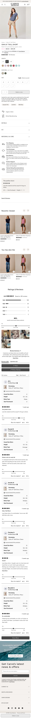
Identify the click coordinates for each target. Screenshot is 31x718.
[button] (8, 55)
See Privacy (12, 681)
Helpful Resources (7, 692)
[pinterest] (15, 708)
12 (3, 86)
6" (7, 61)
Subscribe (15, 675)
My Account (5, 703)
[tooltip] (20, 350)
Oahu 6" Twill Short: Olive (16, 436)
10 (27, 82)
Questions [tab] (13, 362)
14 (8, 86)
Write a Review (18, 370)
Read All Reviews (6, 198)
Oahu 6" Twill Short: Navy (16, 388)
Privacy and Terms (21, 712)
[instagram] (12, 708)
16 (13, 86)
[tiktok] (22, 708)
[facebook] (8, 708)
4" (3, 61)
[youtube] (19, 708)
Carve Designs (6, 697)
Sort (17, 375)
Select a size (19, 92)
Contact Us (5, 686)
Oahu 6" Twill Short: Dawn (16, 489)
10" (11, 61)
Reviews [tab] (5, 362)
